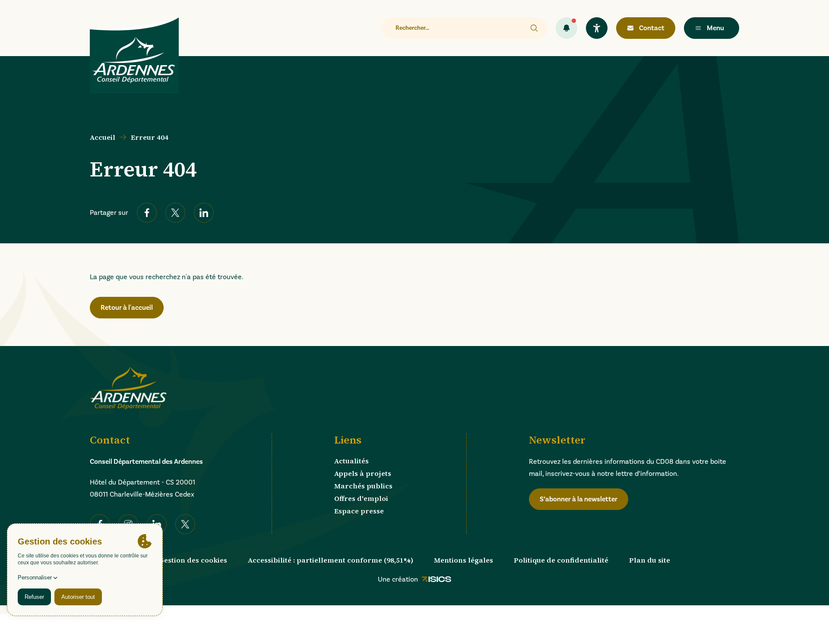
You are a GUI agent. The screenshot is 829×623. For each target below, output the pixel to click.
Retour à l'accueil (127, 307)
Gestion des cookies (193, 560)
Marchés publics (363, 486)
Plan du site (649, 560)
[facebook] (147, 213)
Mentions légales (463, 560)
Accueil (102, 137)
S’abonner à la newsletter (578, 499)
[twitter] (175, 213)
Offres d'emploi (361, 498)
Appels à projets (362, 473)
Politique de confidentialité (561, 560)
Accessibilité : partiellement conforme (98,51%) (330, 560)
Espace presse (359, 511)
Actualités (351, 461)
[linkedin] (204, 213)
